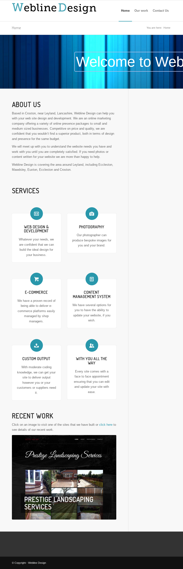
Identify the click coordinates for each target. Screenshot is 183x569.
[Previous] (22, 477)
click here (105, 424)
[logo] (56, 10)
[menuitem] (125, 10)
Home (16, 27)
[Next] (105, 477)
